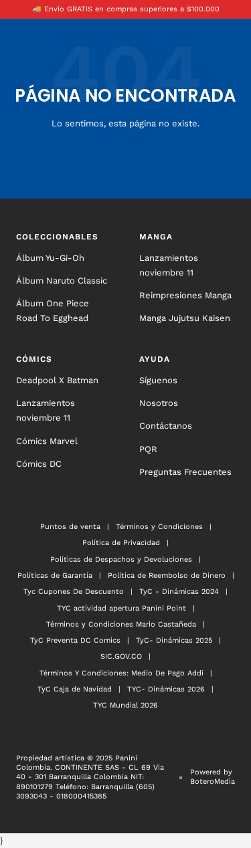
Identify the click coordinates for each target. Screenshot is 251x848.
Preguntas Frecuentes (185, 472)
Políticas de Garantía (54, 575)
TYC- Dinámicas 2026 (166, 689)
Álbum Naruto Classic (61, 281)
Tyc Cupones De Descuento (73, 591)
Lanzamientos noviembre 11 (168, 265)
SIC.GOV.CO (121, 656)
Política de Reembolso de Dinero (167, 575)
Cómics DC (39, 464)
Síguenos (158, 380)
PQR (148, 449)
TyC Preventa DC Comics (75, 640)
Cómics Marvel (47, 441)
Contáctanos (165, 426)
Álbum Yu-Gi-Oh (50, 258)
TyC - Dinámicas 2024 (179, 591)
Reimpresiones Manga (185, 295)
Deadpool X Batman (57, 380)
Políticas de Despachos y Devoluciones (121, 559)
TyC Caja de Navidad (74, 689)
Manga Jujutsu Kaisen (184, 318)
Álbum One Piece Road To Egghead (52, 310)
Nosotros (158, 403)
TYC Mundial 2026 (125, 705)
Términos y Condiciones (159, 526)
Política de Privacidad (121, 542)
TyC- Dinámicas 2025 (174, 640)
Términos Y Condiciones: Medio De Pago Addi (121, 673)
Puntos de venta (70, 526)
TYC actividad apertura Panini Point (121, 608)
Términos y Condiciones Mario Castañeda (121, 624)
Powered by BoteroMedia (212, 777)
